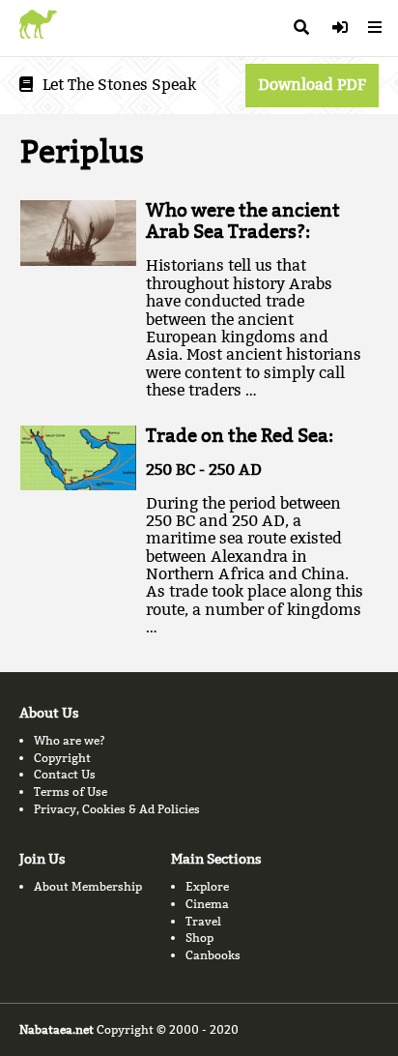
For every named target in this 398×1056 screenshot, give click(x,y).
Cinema (207, 903)
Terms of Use (70, 791)
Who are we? (69, 740)
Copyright (62, 757)
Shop (199, 937)
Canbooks (213, 955)
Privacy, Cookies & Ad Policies (117, 809)
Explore (207, 886)
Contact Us (65, 774)
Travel (203, 921)
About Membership (88, 886)
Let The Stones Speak (119, 84)
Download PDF (312, 84)
